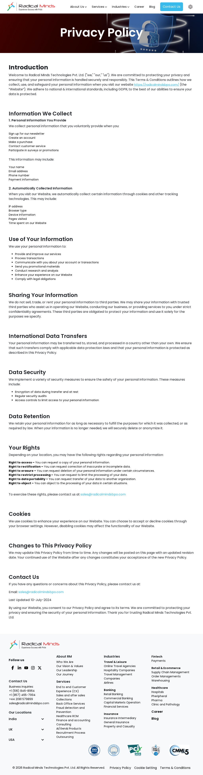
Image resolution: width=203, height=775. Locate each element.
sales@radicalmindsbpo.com (103, 494)
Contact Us (171, 6)
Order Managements (166, 676)
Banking (110, 690)
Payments (158, 661)
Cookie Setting (145, 768)
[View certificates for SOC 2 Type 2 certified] (156, 750)
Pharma (156, 700)
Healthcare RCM (67, 716)
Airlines (108, 683)
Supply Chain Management (170, 672)
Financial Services (116, 707)
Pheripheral (159, 696)
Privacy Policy (120, 768)
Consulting (63, 724)
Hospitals (157, 692)
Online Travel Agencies (120, 666)
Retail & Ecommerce (166, 668)
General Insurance (116, 722)
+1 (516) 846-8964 (22, 691)
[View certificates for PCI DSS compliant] (134, 750)
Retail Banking (113, 694)
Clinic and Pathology (165, 704)
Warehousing (160, 680)
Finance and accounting (73, 720)
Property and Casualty (119, 726)
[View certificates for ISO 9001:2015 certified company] (94, 750)
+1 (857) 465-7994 (22, 695)
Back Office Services (70, 704)
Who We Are (64, 662)
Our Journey (64, 674)
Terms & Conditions (175, 768)
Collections (64, 699)
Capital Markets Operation (122, 702)
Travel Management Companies (118, 676)
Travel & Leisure (115, 662)
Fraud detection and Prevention (70, 710)
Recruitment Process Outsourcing (70, 735)
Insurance (111, 714)
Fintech (156, 657)
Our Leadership (66, 670)
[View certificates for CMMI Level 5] (179, 750)
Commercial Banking (118, 698)
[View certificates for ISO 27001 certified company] (114, 750)
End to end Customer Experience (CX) (71, 689)
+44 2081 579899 (21, 699)
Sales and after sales (70, 695)
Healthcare (159, 688)
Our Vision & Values (69, 666)
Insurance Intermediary (120, 718)
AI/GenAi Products (68, 729)
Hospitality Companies (119, 670)
